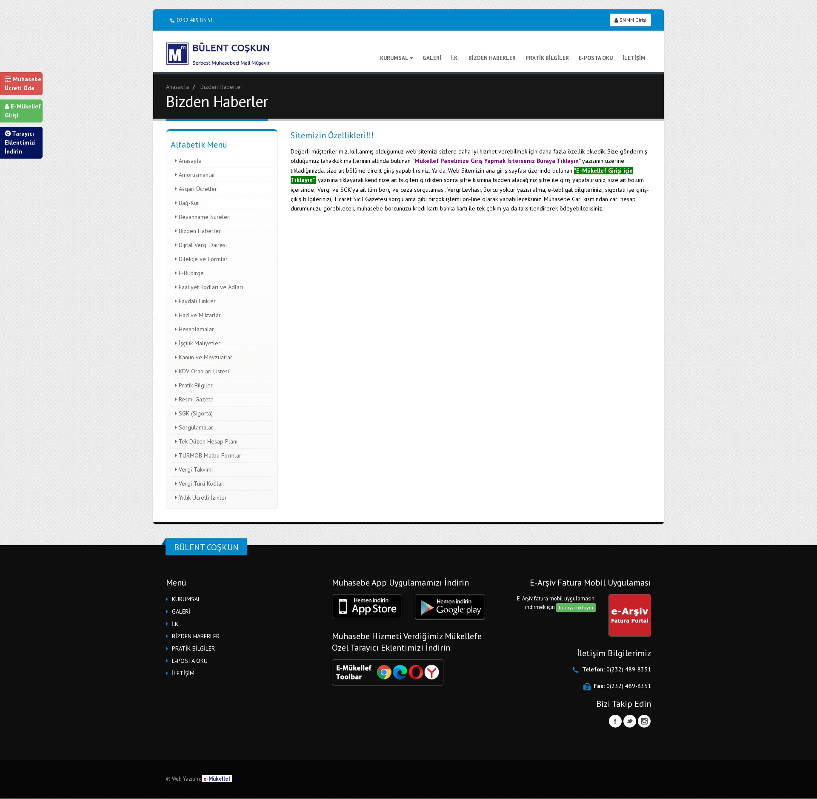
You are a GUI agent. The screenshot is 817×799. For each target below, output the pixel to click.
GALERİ (432, 58)
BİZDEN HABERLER (492, 58)
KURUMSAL (394, 58)
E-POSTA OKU (596, 58)
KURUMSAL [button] (186, 599)
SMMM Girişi (632, 20)
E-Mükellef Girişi (23, 110)
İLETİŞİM (634, 58)
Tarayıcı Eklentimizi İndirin (20, 142)
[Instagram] (644, 721)
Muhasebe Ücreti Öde (23, 83)
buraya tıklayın (576, 607)
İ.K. (455, 58)
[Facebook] (615, 721)
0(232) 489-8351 (628, 669)
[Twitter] (629, 721)
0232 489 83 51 (195, 20)
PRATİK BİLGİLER (547, 58)
